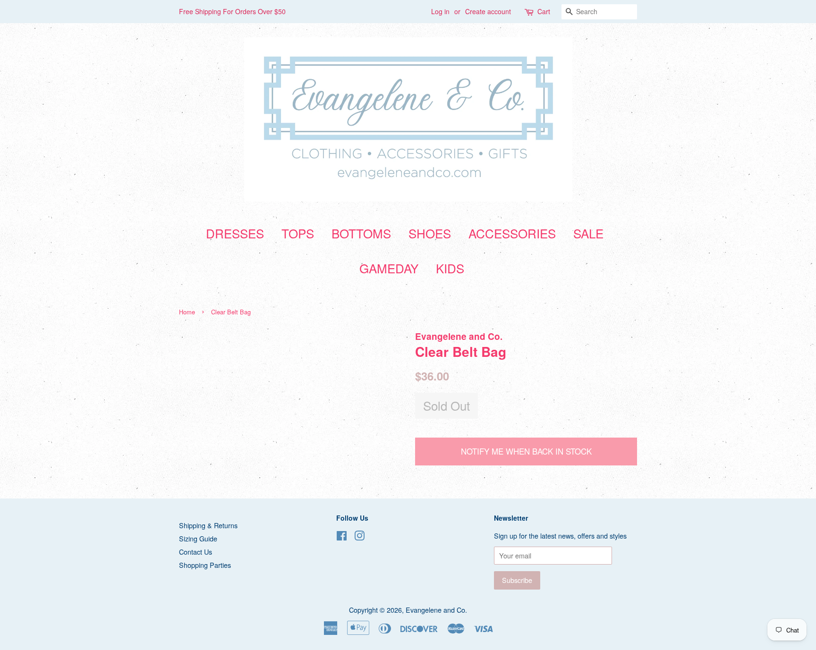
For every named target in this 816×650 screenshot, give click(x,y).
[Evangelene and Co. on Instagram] (359, 537)
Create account (488, 11)
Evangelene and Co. (436, 610)
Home (187, 311)
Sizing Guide (198, 538)
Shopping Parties (205, 565)
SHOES (429, 233)
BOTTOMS (361, 233)
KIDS (450, 268)
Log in (440, 11)
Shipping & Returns (208, 525)
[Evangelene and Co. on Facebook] (341, 537)
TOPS (297, 233)
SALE (588, 233)
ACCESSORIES (512, 233)
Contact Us (195, 552)
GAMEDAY (388, 268)
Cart (543, 11)
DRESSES (235, 233)
